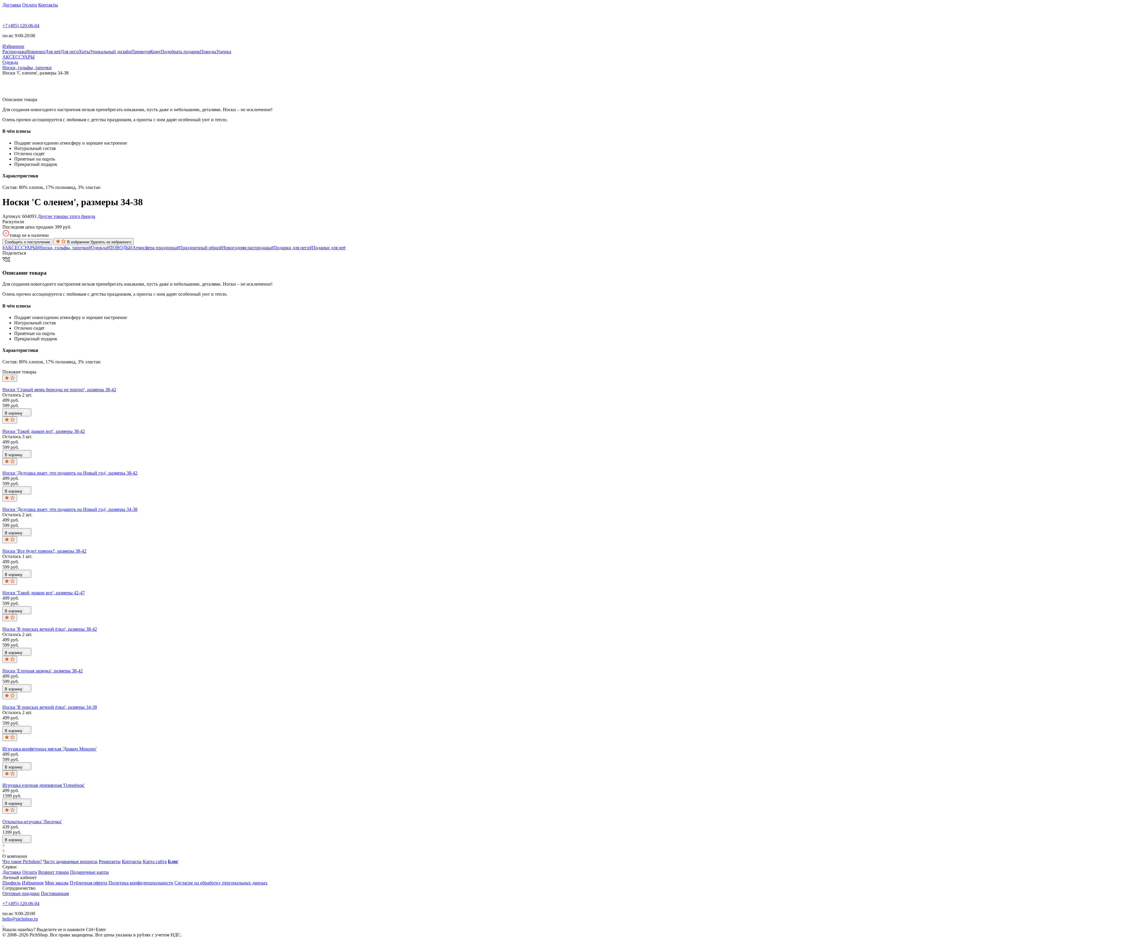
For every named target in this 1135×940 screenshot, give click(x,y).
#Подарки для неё (327, 247)
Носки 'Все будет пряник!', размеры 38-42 (44, 551)
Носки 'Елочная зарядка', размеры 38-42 (42, 670)
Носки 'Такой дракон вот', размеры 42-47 (43, 592)
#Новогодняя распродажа (245, 247)
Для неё (53, 51)
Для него (70, 51)
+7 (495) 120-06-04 (20, 25)
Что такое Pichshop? (22, 861)
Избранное (33, 882)
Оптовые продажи (21, 893)
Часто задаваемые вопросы (70, 861)
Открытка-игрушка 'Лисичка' (32, 821)
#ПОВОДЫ (118, 247)
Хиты (84, 51)
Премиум (140, 51)
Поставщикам (55, 893)
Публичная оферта (88, 882)
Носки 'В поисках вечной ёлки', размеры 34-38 (49, 707)
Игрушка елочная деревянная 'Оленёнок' (43, 785)
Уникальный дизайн (110, 51)
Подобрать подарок (180, 51)
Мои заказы (57, 882)
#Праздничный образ (198, 247)
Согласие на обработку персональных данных (220, 882)
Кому (155, 51)
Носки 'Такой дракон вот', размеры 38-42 (43, 431)
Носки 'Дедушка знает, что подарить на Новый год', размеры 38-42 (69, 472)
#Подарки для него (290, 247)
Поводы (208, 51)
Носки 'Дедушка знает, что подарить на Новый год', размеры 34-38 (69, 509)
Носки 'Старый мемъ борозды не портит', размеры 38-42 (59, 389)
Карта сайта (155, 861)
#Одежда (98, 247)
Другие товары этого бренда (66, 216)
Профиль (11, 882)
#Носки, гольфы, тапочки (63, 247)
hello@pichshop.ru (20, 918)
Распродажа (14, 51)
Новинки (35, 51)
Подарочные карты (89, 872)
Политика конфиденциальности (140, 882)
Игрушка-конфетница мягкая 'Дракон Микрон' (49, 748)
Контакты (48, 4)
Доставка (11, 4)
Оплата (29, 4)
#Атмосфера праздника (153, 247)
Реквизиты (110, 861)
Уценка (223, 51)
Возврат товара (53, 872)
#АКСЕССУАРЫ (19, 247)
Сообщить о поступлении (27, 242)
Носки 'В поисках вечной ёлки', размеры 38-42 (49, 629)
